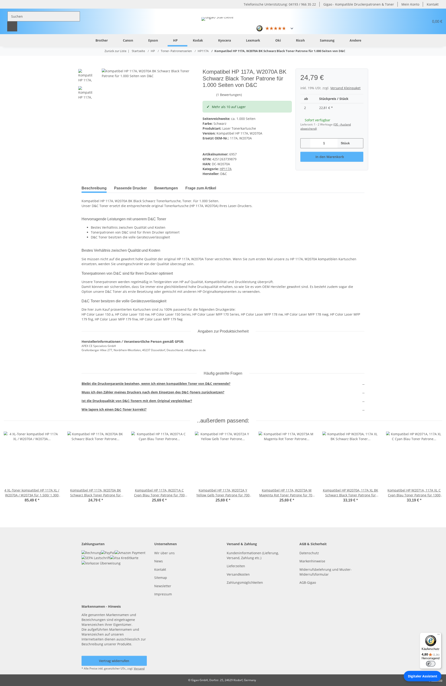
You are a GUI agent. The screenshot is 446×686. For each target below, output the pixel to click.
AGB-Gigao (307, 582)
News (158, 561)
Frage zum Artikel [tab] (200, 188)
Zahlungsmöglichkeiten (245, 582)
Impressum (163, 594)
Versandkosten (238, 574)
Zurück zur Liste (115, 51)
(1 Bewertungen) (229, 94)
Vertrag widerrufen (114, 661)
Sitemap (160, 577)
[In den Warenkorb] (85, 66)
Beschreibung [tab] (94, 188)
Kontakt (433, 4)
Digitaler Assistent (422, 676)
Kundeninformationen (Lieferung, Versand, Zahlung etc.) (253, 555)
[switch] (430, 663)
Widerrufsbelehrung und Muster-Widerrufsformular (325, 572)
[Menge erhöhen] (358, 143)
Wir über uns (164, 553)
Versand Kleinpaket (345, 88)
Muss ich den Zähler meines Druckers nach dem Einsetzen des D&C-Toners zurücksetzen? (153, 392)
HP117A (226, 169)
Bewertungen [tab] (166, 188)
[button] (414, 21)
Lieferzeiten (236, 566)
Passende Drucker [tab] (130, 188)
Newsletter (162, 586)
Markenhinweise (312, 561)
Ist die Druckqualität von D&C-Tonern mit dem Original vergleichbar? (137, 401)
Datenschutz (309, 553)
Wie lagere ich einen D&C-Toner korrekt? (114, 409)
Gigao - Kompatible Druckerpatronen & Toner (358, 4)
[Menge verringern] (306, 143)
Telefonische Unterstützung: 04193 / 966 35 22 (280, 4)
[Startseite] (82, 40)
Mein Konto (410, 4)
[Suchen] (12, 26)
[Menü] (438, 635)
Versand (139, 668)
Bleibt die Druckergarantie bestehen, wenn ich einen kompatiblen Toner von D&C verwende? (156, 383)
